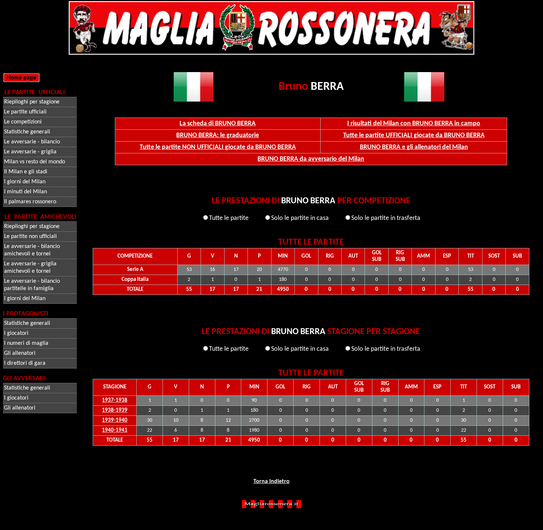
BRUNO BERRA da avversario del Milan (310, 159)
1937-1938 (114, 400)
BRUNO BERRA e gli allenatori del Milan (414, 147)
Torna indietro (271, 482)
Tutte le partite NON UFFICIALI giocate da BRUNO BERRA (218, 147)
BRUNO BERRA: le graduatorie (217, 135)
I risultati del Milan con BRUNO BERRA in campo (413, 123)
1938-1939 (114, 410)
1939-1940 (114, 420)
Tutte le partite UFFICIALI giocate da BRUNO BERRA (414, 135)
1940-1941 (114, 430)
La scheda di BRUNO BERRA (218, 123)
